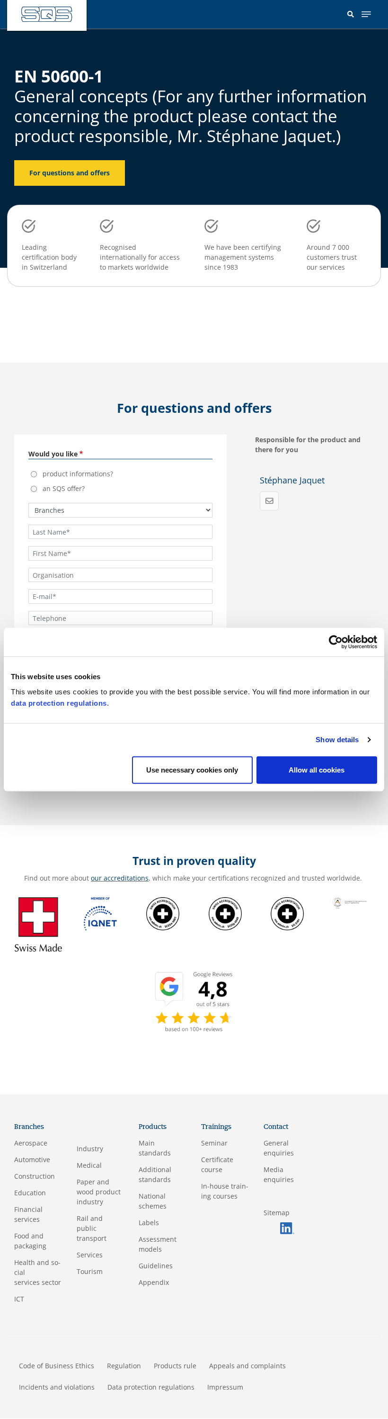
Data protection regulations (150, 1387)
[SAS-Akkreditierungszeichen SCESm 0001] (162, 912)
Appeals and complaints (247, 1365)
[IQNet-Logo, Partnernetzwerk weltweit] (100, 912)
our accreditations (120, 877)
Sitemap (277, 1212)
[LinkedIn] (287, 1227)
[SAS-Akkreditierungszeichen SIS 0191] (287, 912)
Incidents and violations (57, 1387)
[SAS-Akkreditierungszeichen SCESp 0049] (225, 912)
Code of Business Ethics (56, 1365)
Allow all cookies (316, 769)
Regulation (124, 1365)
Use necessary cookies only (192, 769)
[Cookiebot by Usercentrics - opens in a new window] (335, 642)
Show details (337, 740)
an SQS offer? (64, 488)
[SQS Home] (46, 14)
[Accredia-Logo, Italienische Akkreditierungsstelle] (350, 902)
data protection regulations (59, 703)
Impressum (225, 1387)
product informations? (78, 473)
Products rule (175, 1365)
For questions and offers (69, 172)
